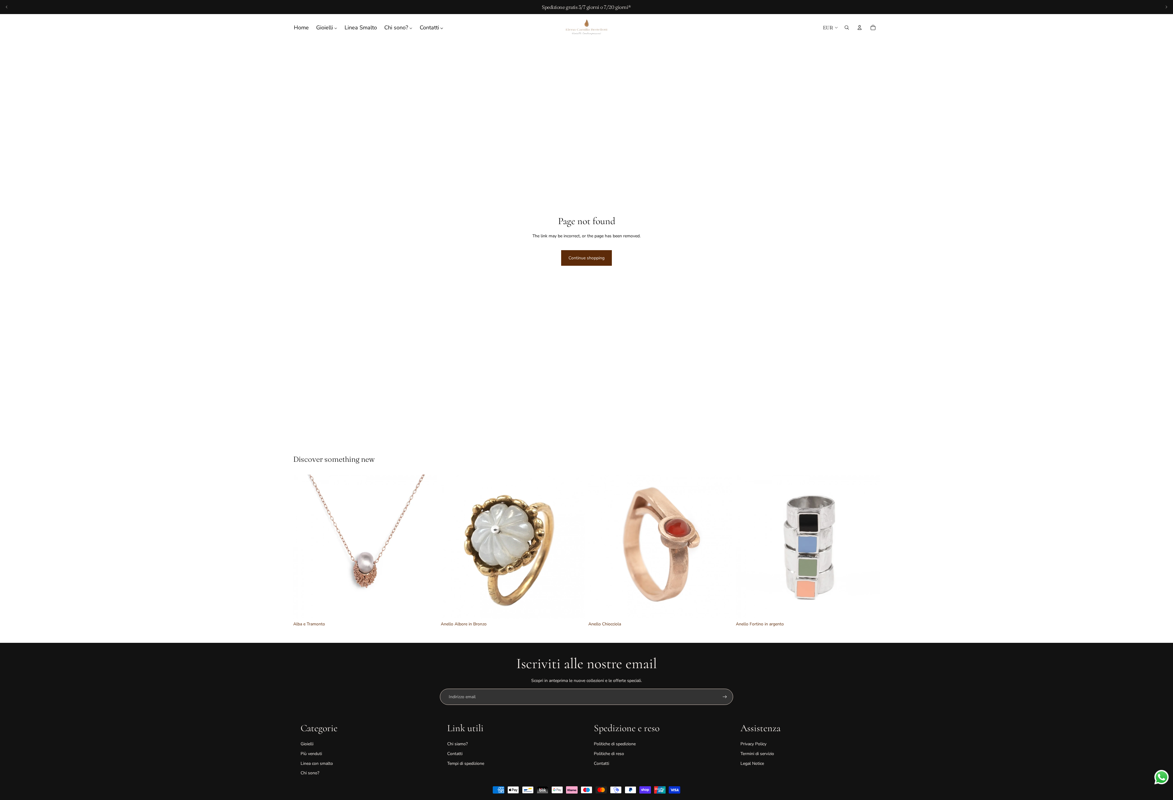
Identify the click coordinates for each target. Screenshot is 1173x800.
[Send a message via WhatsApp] (1161, 777)
